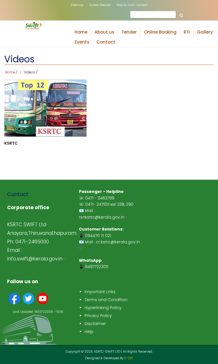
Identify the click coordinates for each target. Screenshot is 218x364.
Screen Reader (100, 5)
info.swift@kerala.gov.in (34, 258)
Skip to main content (132, 5)
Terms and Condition (106, 300)
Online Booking (160, 32)
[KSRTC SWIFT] (33, 28)
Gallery (207, 33)
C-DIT (128, 358)
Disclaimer (95, 323)
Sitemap (77, 5)
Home (81, 32)
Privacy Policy (98, 315)
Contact (106, 42)
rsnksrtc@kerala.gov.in (101, 217)
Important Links (100, 292)
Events (82, 42)
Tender (129, 32)
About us (106, 33)
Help (89, 331)
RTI (189, 33)
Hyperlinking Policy (103, 307)
